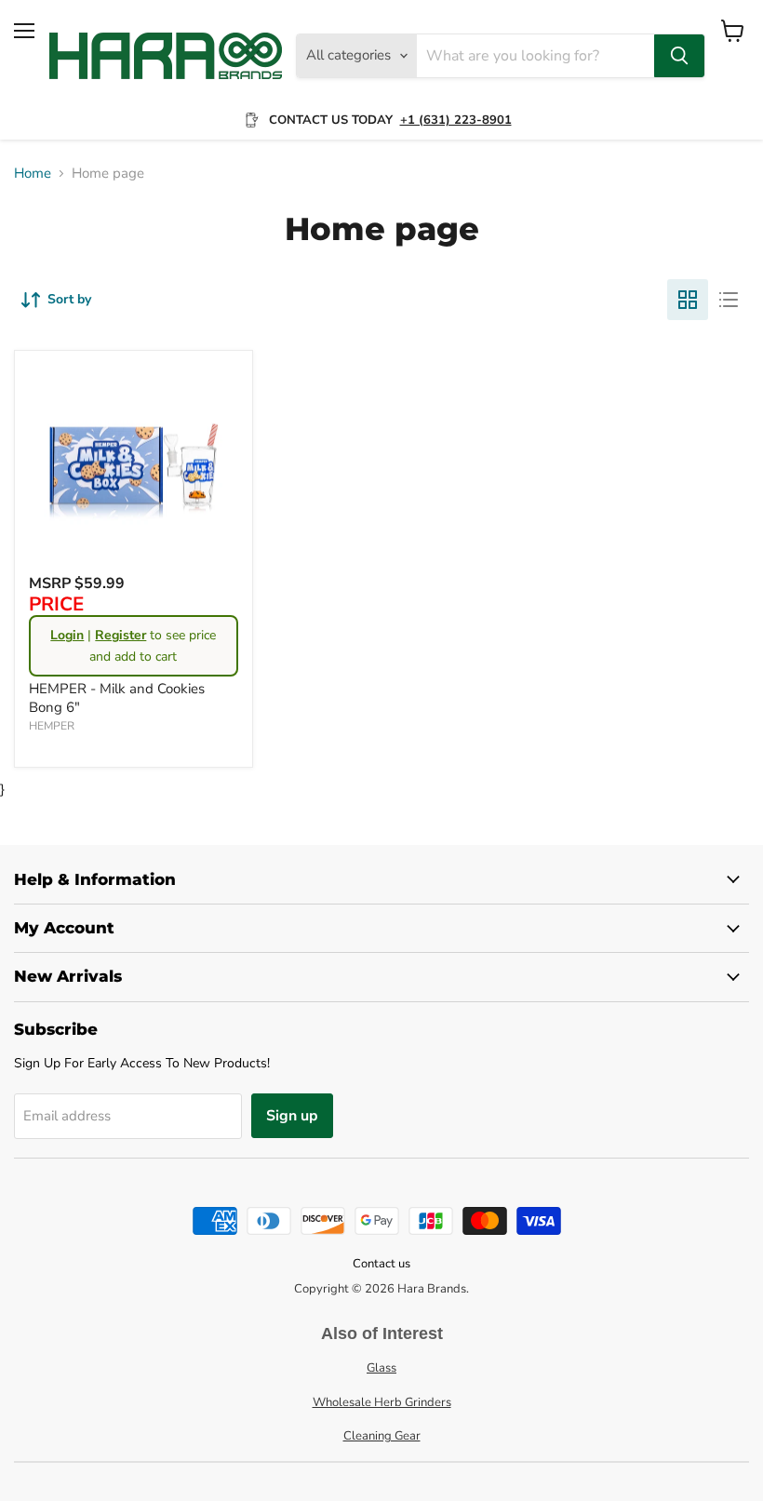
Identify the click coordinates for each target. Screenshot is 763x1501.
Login (67, 635)
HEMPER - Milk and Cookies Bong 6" (117, 698)
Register (120, 635)
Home (32, 173)
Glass (381, 1368)
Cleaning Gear (382, 1435)
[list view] (728, 299)
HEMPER (51, 725)
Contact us (381, 1263)
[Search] (679, 55)
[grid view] (687, 299)
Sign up (292, 1116)
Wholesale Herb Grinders (382, 1402)
